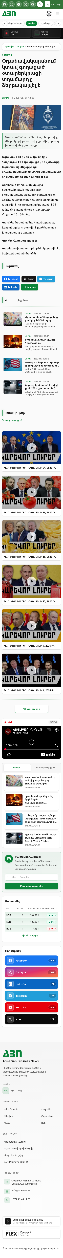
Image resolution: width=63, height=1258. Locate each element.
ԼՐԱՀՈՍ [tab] (17, 767)
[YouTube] (33, 4)
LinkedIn (12, 287)
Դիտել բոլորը (29, 935)
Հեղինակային (15, 23)
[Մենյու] (57, 13)
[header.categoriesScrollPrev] (4, 23)
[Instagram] (12, 4)
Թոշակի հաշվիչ (13, 1155)
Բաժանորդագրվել (31, 885)
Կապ (7, 1122)
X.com (31, 279)
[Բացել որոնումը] (40, 4)
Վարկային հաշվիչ (15, 1141)
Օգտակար (47, 1116)
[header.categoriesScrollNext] (58, 23)
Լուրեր (31, 23)
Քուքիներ (46, 1109)
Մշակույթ (45, 23)
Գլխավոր (9, 46)
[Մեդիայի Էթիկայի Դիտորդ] (49, 13)
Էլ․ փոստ (31, 287)
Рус (53, 4)
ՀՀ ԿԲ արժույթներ (14, 1161)
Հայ (47, 4)
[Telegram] (19, 4)
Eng (58, 4)
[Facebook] (5, 4)
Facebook (13, 279)
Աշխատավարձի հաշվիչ (18, 1148)
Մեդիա (8, 1116)
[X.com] (26, 4)
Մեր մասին (10, 1109)
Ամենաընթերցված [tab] (45, 767)
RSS (43, 1122)
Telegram (48, 279)
